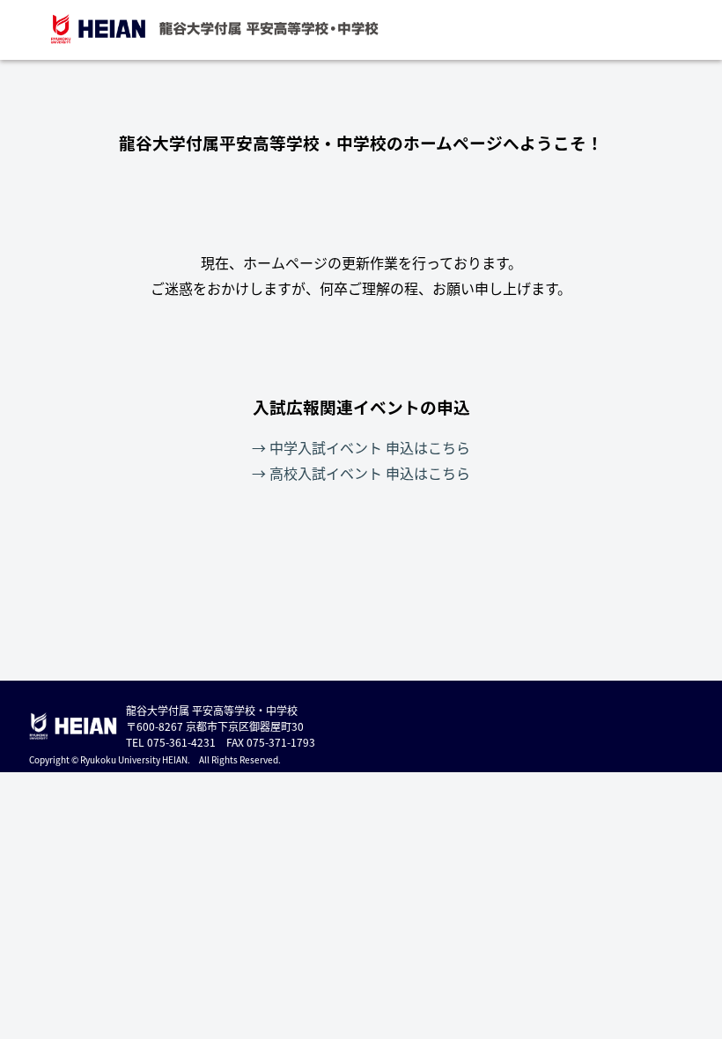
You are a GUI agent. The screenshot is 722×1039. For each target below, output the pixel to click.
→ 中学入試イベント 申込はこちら (361, 447)
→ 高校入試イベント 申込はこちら (361, 472)
